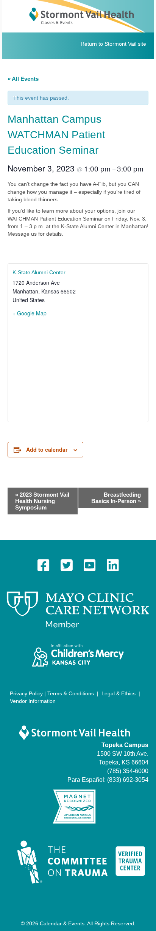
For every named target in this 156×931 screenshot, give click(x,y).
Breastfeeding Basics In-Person (116, 497)
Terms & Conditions (70, 693)
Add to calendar (46, 449)
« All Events (23, 79)
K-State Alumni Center (39, 272)
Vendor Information (33, 701)
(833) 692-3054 (127, 780)
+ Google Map (29, 313)
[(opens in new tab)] (78, 609)
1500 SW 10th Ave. (122, 753)
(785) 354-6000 (127, 771)
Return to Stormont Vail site (113, 44)
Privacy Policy (26, 693)
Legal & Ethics (118, 693)
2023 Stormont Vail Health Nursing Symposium (42, 501)
